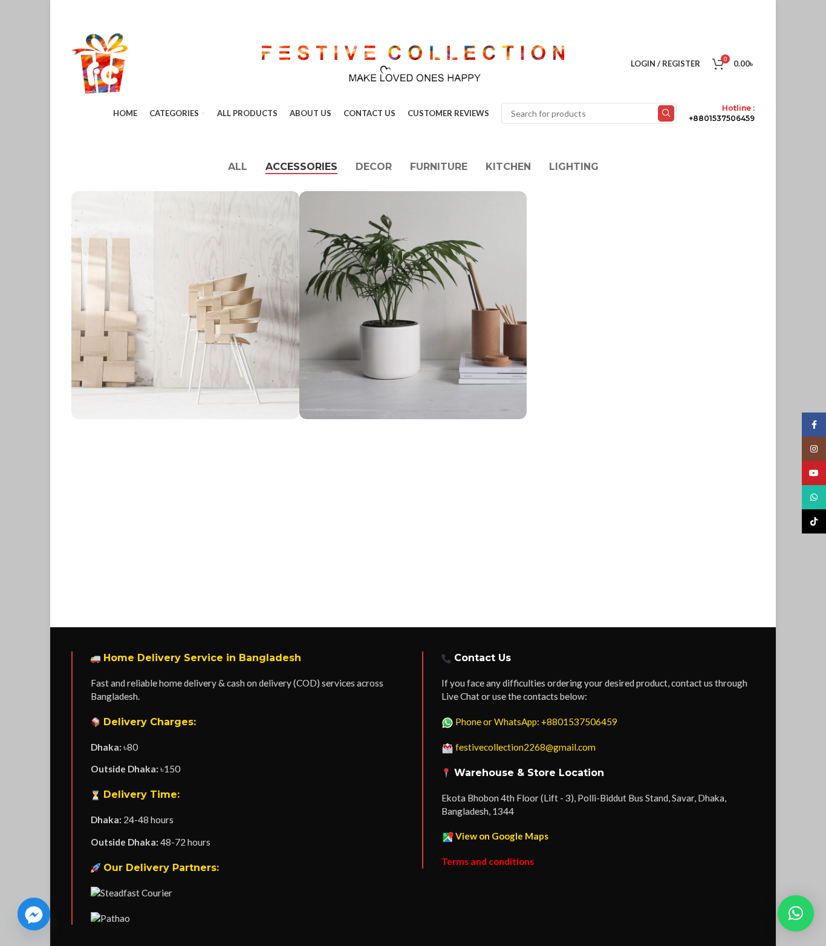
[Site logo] (99, 62)
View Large (284, 204)
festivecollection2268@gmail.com (525, 747)
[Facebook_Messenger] (34, 914)
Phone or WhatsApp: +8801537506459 (536, 721)
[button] (796, 913)
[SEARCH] (666, 113)
